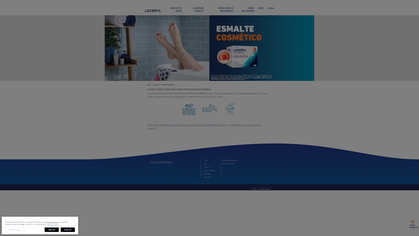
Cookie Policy (52, 224)
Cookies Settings (14, 230)
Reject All (51, 230)
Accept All (67, 230)
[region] (40, 225)
